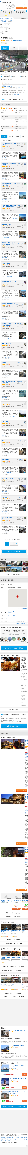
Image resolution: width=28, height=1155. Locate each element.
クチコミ (5, 76)
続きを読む (16, 94)
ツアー (7, 12)
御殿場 (14, 1093)
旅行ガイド (4, 12)
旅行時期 (4, 136)
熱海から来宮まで (6, 421)
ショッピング (3, 28)
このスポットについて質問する (14, 648)
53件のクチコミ (18, 40)
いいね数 (11, 136)
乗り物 (13, 615)
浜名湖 (14, 1068)
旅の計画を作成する (15, 726)
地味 (3, 440)
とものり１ (6, 618)
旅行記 (11, 12)
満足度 (17, 136)
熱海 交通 (4, 21)
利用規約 (18, 1137)
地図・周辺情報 (23, 48)
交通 (9, 28)
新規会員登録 (21, 7)
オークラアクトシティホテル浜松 (17, 1078)
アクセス (4, 43)
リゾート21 (4, 403)
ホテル (5, 12)
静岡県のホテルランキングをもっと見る (14, 1106)
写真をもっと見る (13, 574)
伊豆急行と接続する (7, 86)
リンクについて (21, 1139)
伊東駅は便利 (5, 497)
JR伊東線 (4, 362)
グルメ (6, 26)
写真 (14, 48)
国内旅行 (7, 18)
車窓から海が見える (6, 343)
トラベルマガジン (23, 12)
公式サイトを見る (20, 790)
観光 (1, 26)
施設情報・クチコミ (5, 48)
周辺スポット (22, 99)
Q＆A (2, 33)
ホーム (1, 18)
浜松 (14, 1080)
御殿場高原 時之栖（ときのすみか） (18, 1091)
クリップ (15, 76)
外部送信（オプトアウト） (10, 1139)
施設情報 (15, 99)
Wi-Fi (9, 12)
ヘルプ (8, 1140)
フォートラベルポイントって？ (21, 18)
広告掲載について (10, 1137)
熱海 (11, 20)
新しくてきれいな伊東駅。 (8, 478)
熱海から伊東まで (6, 459)
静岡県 (6, 20)
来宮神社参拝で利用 (6, 224)
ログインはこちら (7, 8)
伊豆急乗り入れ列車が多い (8, 303)
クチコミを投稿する (14, 551)
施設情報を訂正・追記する (22, 623)
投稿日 (24, 136)
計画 (23, 76)
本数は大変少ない (6, 263)
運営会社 (3, 1137)
